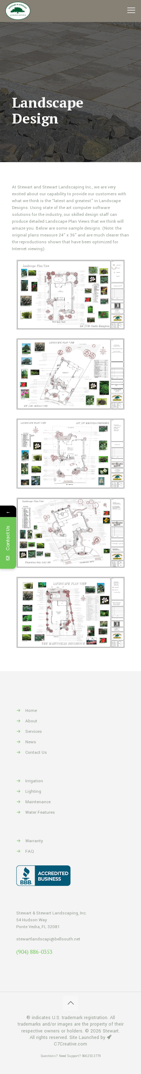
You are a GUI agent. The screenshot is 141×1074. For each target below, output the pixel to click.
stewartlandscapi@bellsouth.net (48, 939)
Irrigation (34, 781)
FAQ (29, 851)
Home (31, 711)
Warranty (34, 841)
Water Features (40, 812)
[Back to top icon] (70, 1003)
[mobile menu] (131, 11)
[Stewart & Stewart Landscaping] (17, 11)
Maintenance (38, 802)
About (31, 721)
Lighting (33, 791)
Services (33, 732)
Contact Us (36, 752)
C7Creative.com (70, 1044)
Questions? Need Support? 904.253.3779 (71, 1056)
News (30, 742)
